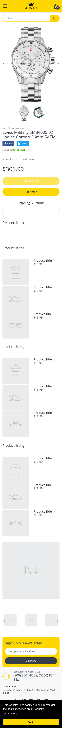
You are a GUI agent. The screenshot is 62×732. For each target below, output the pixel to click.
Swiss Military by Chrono (13, 128)
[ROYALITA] (31, 5)
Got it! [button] (31, 722)
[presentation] (4, 620)
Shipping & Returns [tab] (31, 203)
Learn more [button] (10, 713)
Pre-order (31, 191)
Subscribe (31, 660)
